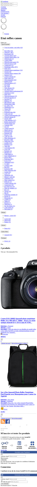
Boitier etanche (10, 122)
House (7, 157)
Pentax (7, 222)
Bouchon (8, 139)
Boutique (3, 238)
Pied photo (8, 209)
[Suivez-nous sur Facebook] (7, 423)
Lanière (7, 199)
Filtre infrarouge (9, 138)
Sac (7, 86)
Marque (3, 212)
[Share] (3, 428)
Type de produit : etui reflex (13, 47)
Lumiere (8, 165)
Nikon (7, 220)
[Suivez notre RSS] (3, 423)
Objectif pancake (10, 97)
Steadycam (8, 130)
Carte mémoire (10, 120)
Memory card (9, 177)
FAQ (31, 425)
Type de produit (5, 44)
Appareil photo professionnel (13, 91)
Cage (7, 173)
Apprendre (4, 8)
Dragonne (8, 131)
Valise (7, 201)
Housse (8, 135)
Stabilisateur (9, 107)
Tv (6, 164)
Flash (7, 68)
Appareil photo (10, 55)
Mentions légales (19, 425)
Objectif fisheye (10, 83)
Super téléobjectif (10, 156)
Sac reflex (8, 106)
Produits (6, 34)
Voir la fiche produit (19, 343)
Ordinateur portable (10, 194)
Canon (7, 219)
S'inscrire (14, 485)
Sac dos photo (9, 206)
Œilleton (8, 101)
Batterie (8, 81)
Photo (7, 228)
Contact (25, 426)
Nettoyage (9, 141)
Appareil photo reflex (11, 57)
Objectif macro (10, 63)
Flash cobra (9, 78)
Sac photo (8, 89)
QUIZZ (3, 15)
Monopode (8, 198)
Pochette (8, 151)
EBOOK (3, 16)
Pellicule (8, 182)
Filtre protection (10, 170)
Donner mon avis (5, 343)
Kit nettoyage (9, 186)
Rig (6, 190)
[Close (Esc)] (1, 428)
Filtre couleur (9, 180)
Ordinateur (8, 178)
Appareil (8, 235)
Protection (8, 159)
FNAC (7, 241)
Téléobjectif (9, 59)
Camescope (8, 65)
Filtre (7, 94)
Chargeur (9, 93)
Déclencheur (9, 104)
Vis (6, 127)
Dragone (8, 133)
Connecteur (9, 185)
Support (8, 75)
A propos (3, 7)
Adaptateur (9, 162)
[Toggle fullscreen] (5, 428)
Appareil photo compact (12, 73)
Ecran (7, 160)
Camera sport (9, 128)
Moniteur (7, 152)
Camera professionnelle (12, 115)
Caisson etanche (9, 76)
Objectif (8, 52)
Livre (7, 149)
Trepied (7, 72)
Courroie (8, 125)
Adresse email (5, 456)
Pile (6, 193)
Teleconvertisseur (10, 96)
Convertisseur (9, 148)
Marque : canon (10, 215)
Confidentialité (13, 426)
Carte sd (8, 136)
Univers (3, 225)
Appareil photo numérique (13, 70)
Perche (7, 196)
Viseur (7, 109)
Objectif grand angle (11, 62)
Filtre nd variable (10, 188)
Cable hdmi (8, 154)
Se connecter (12, 463)
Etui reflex (8, 51)
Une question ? (5, 13)
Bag (6, 167)
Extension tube (9, 112)
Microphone (9, 102)
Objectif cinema (9, 117)
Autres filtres (4, 231)
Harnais (7, 203)
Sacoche (8, 99)
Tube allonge (9, 88)
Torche (7, 191)
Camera (8, 60)
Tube (7, 146)
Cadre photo (8, 207)
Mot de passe (4, 458)
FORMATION (5, 11)
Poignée (8, 144)
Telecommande (10, 80)
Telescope (8, 204)
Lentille (8, 143)
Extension (8, 169)
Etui (7, 85)
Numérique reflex (11, 67)
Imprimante (8, 54)
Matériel (3, 10)
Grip (7, 110)
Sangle (8, 118)
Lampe (7, 172)
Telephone (8, 175)
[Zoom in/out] (7, 428)
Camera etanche (10, 183)
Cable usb (8, 114)
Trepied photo (9, 123)
